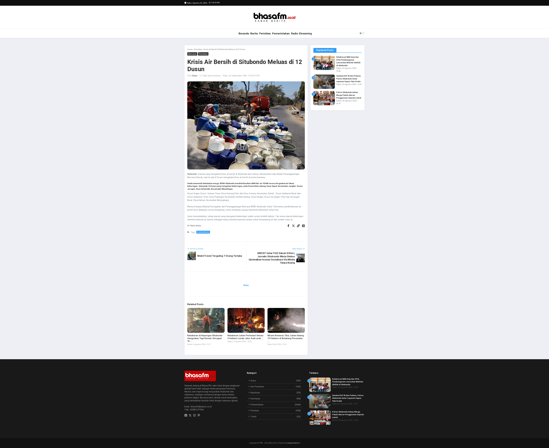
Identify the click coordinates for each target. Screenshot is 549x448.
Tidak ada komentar (211, 75)
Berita (254, 33)
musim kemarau (203, 232)
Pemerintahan (281, 33)
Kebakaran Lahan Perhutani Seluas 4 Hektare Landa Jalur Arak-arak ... (245, 337)
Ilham (194, 75)
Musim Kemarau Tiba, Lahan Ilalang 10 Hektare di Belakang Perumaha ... (285, 338)
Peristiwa (265, 33)
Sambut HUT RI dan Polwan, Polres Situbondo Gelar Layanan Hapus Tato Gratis (348, 79)
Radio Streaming (301, 33)
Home (189, 49)
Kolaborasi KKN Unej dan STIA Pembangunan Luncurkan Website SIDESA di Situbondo (347, 382)
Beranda (244, 33)
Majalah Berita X (293, 443)
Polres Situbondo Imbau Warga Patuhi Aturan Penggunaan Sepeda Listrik (348, 95)
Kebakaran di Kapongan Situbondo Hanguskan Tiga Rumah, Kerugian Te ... (204, 338)
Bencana (192, 54)
